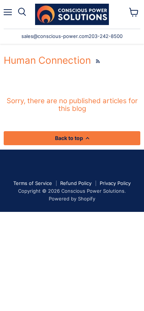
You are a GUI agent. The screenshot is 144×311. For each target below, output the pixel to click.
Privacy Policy (115, 183)
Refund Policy (76, 183)
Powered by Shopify (72, 199)
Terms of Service (32, 183)
